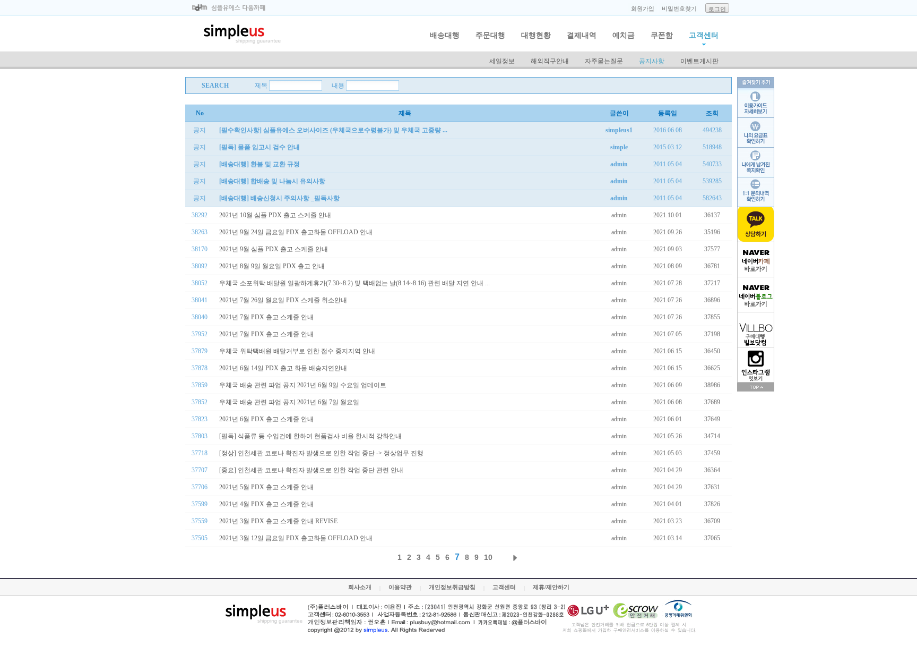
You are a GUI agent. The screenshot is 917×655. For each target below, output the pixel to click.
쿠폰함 (662, 35)
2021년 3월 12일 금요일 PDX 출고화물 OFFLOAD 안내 (296, 538)
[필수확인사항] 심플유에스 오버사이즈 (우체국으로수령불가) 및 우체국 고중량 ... (333, 130)
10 (488, 557)
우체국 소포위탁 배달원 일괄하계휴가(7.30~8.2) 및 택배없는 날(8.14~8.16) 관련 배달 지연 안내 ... (354, 283)
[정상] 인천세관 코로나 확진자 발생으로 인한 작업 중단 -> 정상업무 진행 (321, 453)
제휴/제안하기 (551, 587)
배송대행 (445, 35)
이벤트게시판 (699, 61)
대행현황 (536, 35)
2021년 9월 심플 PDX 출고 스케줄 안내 (273, 249)
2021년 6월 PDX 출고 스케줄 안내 (266, 419)
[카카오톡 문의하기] (755, 224)
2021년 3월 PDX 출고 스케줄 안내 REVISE (278, 521)
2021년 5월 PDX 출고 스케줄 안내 (266, 487)
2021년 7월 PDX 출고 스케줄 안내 (266, 317)
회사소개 (359, 587)
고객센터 (704, 35)
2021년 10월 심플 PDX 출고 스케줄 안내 (275, 215)
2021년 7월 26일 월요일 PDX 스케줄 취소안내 (283, 300)
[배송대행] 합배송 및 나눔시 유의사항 (272, 181)
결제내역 (581, 35)
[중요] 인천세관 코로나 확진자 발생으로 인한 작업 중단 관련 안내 (311, 470)
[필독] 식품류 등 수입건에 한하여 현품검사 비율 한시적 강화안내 (310, 436)
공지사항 (651, 61)
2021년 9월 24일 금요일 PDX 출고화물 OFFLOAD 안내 (296, 232)
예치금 (623, 35)
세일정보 (502, 61)
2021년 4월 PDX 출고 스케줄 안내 (266, 504)
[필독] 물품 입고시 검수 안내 (259, 147)
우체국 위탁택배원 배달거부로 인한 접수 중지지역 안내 (297, 351)
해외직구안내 (550, 61)
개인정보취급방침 (452, 587)
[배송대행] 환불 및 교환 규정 (259, 164)
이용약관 (400, 587)
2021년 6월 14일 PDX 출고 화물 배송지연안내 (283, 368)
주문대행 (490, 35)
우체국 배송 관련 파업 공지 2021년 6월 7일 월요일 (289, 402)
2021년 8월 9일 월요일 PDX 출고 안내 (272, 266)
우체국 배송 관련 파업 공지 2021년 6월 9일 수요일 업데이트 (302, 385)
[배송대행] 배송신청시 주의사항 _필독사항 (279, 198)
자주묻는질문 (604, 61)
